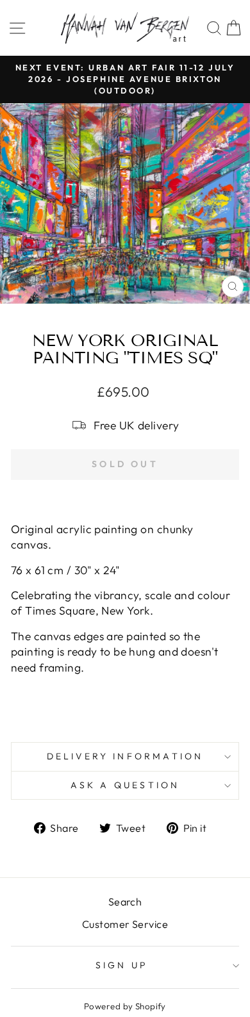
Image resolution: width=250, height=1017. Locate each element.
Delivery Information (125, 756)
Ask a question (125, 785)
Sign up (122, 965)
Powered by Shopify (125, 1006)
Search (125, 901)
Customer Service (125, 924)
